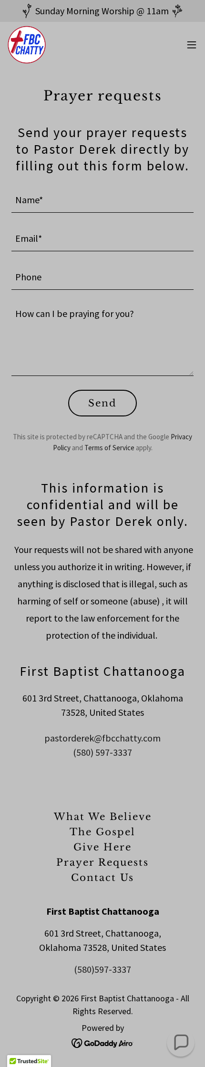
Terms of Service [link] (109, 447)
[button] (191, 44)
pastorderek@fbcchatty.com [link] (102, 738)
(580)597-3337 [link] (102, 969)
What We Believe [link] (103, 816)
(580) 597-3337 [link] (102, 752)
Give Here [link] (102, 847)
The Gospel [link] (102, 832)
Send (102, 403)
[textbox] (102, 199)
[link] (27, 45)
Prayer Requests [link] (102, 862)
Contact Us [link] (102, 877)
